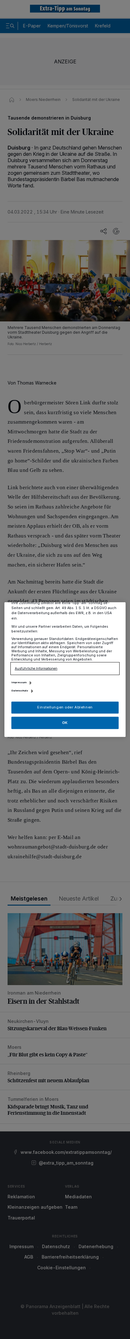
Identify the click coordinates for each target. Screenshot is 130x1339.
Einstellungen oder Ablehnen (64, 707)
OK (65, 722)
